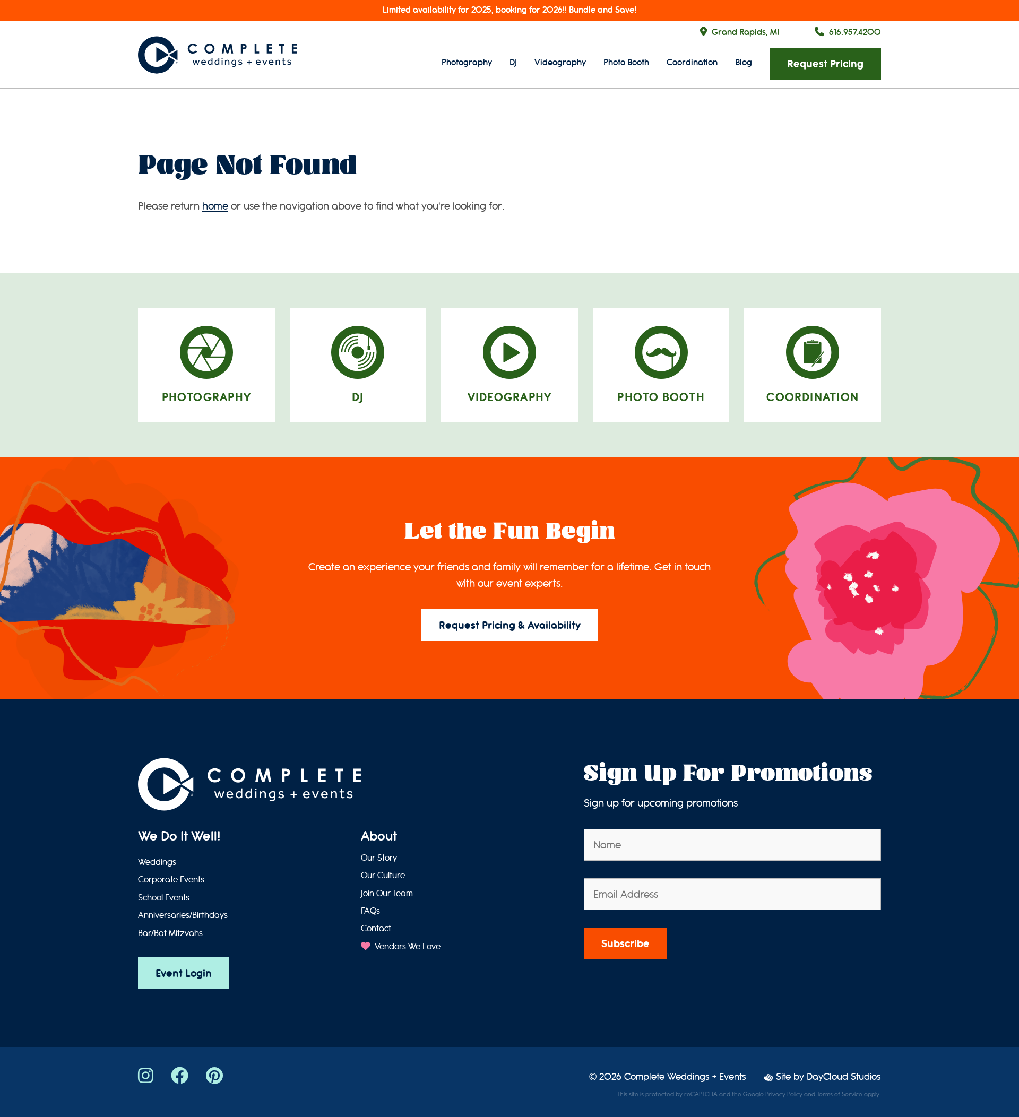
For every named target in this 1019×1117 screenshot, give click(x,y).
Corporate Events (171, 879)
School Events (163, 898)
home (215, 206)
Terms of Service (839, 1094)
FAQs (370, 911)
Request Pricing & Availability (510, 625)
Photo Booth (626, 62)
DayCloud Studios (844, 1077)
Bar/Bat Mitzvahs (170, 933)
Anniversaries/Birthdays (183, 915)
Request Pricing (825, 64)
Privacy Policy (783, 1094)
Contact (376, 928)
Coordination (692, 62)
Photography (467, 62)
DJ (513, 62)
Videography (560, 62)
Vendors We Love (407, 946)
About (379, 836)
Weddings (157, 862)
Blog (743, 62)
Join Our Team (387, 893)
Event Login (184, 973)
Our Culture (383, 875)
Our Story (379, 858)
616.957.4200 (855, 32)
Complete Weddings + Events (685, 1077)
